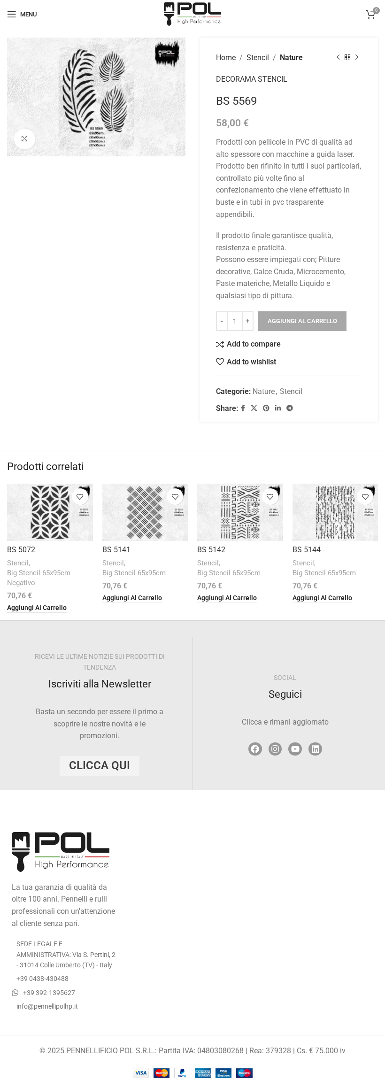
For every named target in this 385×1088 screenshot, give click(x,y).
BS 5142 (211, 549)
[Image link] (60, 851)
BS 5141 (116, 549)
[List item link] (64, 978)
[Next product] (357, 57)
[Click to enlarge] (24, 139)
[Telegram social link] (290, 408)
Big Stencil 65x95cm (134, 573)
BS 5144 (307, 549)
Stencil (257, 57)
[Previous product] (338, 57)
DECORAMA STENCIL (251, 79)
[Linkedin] (315, 749)
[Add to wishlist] (80, 496)
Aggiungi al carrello (302, 320)
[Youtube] (295, 749)
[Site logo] (192, 13)
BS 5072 (21, 549)
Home (226, 57)
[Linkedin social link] (278, 408)
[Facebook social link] (243, 408)
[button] (37, 608)
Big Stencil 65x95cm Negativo (38, 578)
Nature (291, 57)
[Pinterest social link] (266, 408)
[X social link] (254, 408)
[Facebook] (255, 749)
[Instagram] (275, 749)
